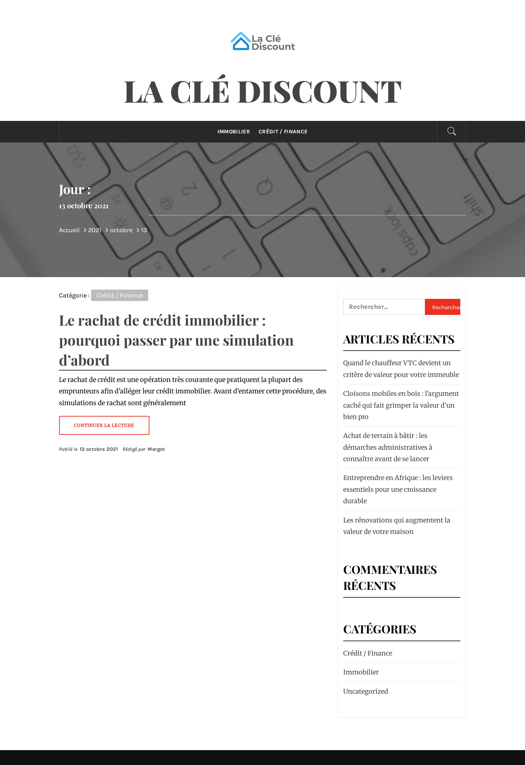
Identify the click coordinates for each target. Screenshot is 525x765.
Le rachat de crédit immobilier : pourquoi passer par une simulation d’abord (176, 339)
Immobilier (234, 131)
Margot (156, 449)
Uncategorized (365, 691)
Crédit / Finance (283, 131)
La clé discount (263, 90)
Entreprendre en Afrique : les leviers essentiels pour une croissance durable (398, 489)
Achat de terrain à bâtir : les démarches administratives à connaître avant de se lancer (387, 447)
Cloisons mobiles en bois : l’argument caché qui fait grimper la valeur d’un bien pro (401, 405)
